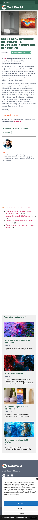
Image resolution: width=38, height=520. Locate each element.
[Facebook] (3, 475)
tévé (15, 115)
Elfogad (20, 503)
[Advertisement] (19, 185)
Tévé (29, 52)
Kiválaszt (21, 514)
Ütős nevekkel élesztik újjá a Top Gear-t (18, 216)
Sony (5, 59)
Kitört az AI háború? (14, 374)
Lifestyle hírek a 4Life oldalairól (17, 208)
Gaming (22, 52)
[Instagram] (7, 475)
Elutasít (20, 508)
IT (26, 52)
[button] (37, 479)
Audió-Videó (16, 52)
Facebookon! (17, 122)
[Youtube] (12, 475)
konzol (7, 115)
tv (17, 115)
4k (3, 115)
